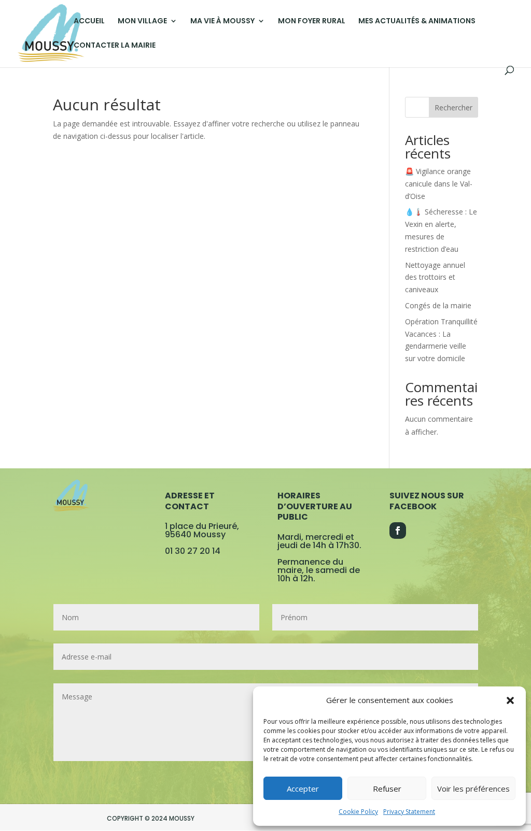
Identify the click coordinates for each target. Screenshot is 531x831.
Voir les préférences (473, 788)
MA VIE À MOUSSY (222, 21)
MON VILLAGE (142, 21)
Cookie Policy (358, 811)
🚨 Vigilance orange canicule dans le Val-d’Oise (438, 183)
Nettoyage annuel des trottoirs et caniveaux (435, 277)
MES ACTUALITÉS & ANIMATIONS (417, 21)
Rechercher (453, 107)
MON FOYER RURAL (311, 21)
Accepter (303, 788)
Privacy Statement (409, 811)
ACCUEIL (89, 21)
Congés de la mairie (438, 305)
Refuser (387, 788)
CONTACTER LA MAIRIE (115, 45)
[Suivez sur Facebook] (397, 530)
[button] (510, 700)
